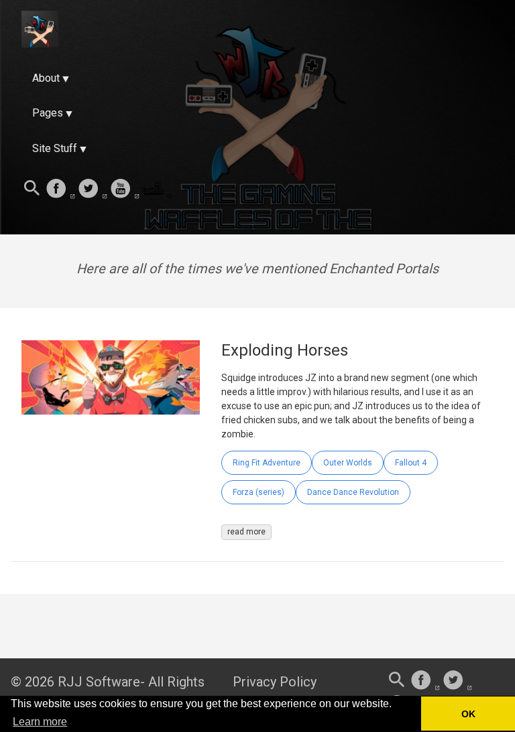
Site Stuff (54, 148)
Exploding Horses (284, 350)
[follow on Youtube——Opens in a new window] (124, 189)
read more (246, 531)
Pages (47, 112)
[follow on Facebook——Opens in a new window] (60, 189)
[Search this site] (32, 189)
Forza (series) (258, 492)
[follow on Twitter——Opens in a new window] (92, 189)
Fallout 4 (410, 462)
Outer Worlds (347, 462)
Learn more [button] (40, 721)
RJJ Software (99, 682)
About (46, 78)
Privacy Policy (275, 682)
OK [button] (468, 714)
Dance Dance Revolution (353, 492)
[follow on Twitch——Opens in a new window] (157, 189)
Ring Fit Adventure (266, 462)
